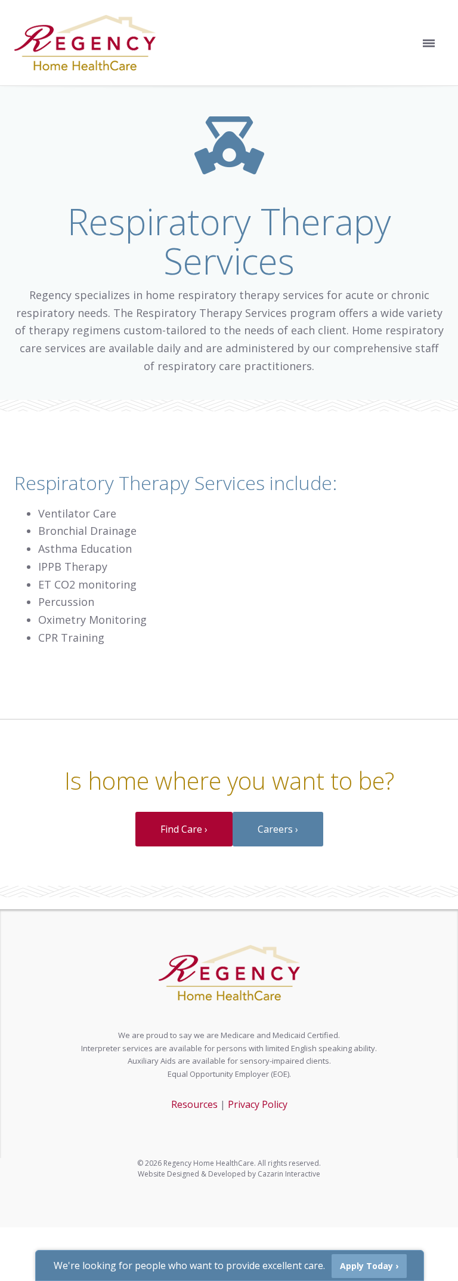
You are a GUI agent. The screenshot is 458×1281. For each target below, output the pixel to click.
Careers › (278, 829)
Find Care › (184, 829)
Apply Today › (369, 1265)
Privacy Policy (257, 1104)
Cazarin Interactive (289, 1174)
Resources (194, 1104)
